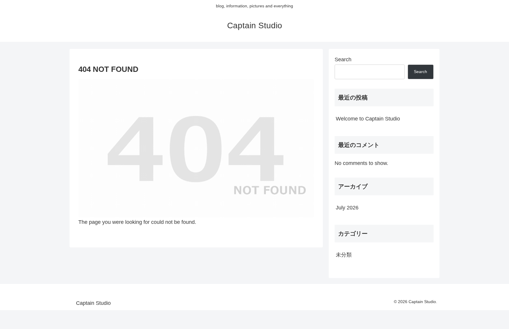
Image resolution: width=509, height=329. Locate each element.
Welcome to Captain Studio (368, 119)
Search (343, 59)
